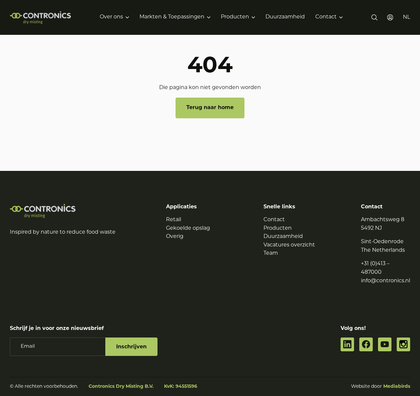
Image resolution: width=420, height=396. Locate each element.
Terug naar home (210, 107)
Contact (326, 17)
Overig (174, 236)
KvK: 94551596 (180, 386)
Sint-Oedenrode (382, 242)
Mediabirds (396, 386)
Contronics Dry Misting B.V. (121, 386)
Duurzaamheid (285, 17)
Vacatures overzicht (289, 245)
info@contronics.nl (385, 281)
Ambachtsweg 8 (382, 219)
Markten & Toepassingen (171, 17)
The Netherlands (383, 250)
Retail (173, 219)
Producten (235, 17)
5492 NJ (371, 228)
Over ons (111, 17)
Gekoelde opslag (188, 228)
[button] (406, 17)
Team (270, 253)
